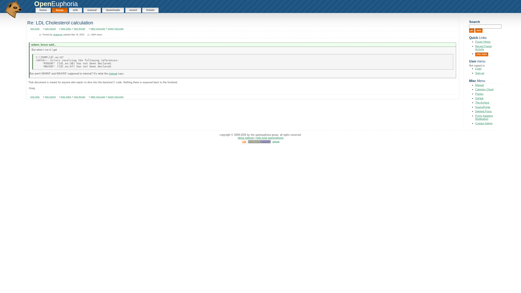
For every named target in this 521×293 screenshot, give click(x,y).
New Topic (481, 54)
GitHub (479, 98)
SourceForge (482, 107)
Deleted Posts (483, 111)
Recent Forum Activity (483, 48)
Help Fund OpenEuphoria (269, 137)
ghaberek (57, 34)
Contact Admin (484, 123)
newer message (116, 28)
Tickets (150, 10)
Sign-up (479, 73)
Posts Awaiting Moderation (484, 117)
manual (113, 73)
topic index (66, 28)
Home (43, 10)
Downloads (113, 10)
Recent (133, 10)
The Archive (482, 102)
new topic (35, 28)
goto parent (50, 28)
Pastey (479, 93)
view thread (79, 28)
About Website (246, 137)
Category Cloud (484, 89)
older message (98, 28)
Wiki (75, 10)
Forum (59, 10)
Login (478, 68)
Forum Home (482, 41)
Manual (92, 10)
